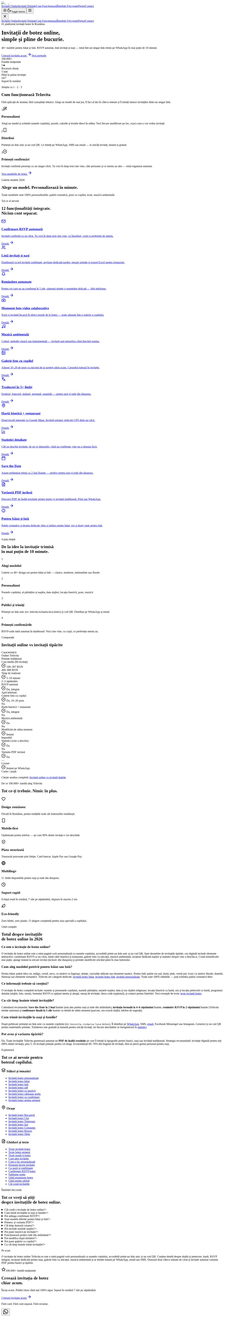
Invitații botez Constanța (21, 1127)
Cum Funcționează (46, 6)
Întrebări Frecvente (67, 6)
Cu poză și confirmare (20, 1168)
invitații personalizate (128, 976)
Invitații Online (9, 6)
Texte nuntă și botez (19, 1155)
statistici (142, 1027)
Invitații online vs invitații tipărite (48, 777)
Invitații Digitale (27, 6)
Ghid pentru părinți (19, 1180)
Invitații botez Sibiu (19, 1134)
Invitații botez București (21, 1115)
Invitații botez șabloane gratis (24, 1093)
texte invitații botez (191, 993)
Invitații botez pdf (18, 1087)
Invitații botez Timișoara (21, 1121)
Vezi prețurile (38, 55)
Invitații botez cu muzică (22, 1090)
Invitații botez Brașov (20, 1130)
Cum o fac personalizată (21, 1161)
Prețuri (81, 6)
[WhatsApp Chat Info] (5, 1312)
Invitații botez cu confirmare (24, 1097)
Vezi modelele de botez (14, 173)
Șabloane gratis (16, 1174)
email (150, 1023)
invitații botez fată (105, 976)
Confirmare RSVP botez (22, 1171)
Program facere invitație (21, 1164)
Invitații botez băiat (19, 1081)
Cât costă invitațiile (19, 1183)
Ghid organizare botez (20, 1177)
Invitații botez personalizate (23, 1078)
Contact (89, 6)
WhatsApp (133, 1023)
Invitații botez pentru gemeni (24, 1100)
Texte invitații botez (19, 1149)
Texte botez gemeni (19, 1152)
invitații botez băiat (83, 976)
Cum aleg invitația (18, 1158)
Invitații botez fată (18, 1084)
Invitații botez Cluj (18, 1118)
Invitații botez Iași (18, 1124)
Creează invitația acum (14, 55)
